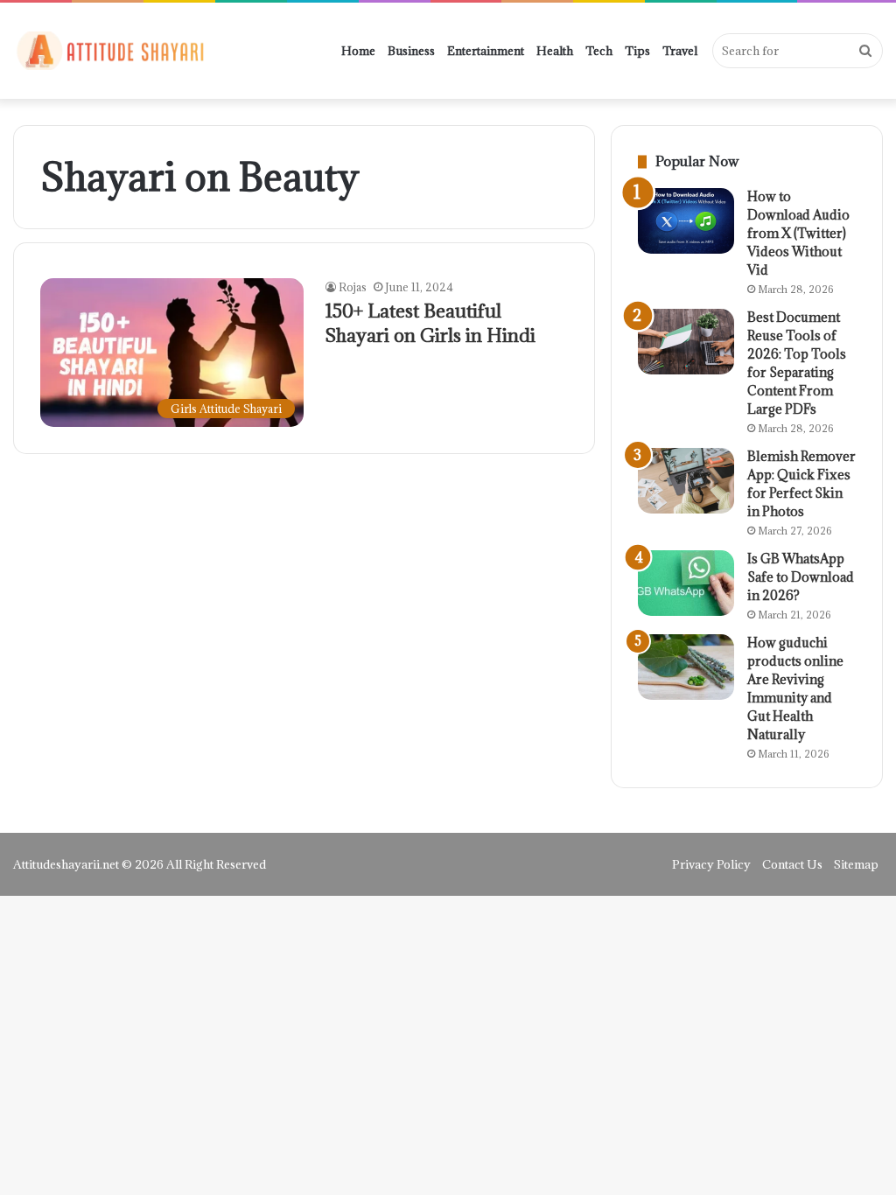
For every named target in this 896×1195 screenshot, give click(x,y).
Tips (637, 51)
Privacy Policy (711, 864)
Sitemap (856, 864)
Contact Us (792, 864)
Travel (679, 51)
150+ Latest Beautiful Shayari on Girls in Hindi (431, 323)
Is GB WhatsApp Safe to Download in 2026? (800, 577)
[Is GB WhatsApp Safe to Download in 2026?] (686, 583)
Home (358, 51)
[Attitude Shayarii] (109, 50)
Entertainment (485, 51)
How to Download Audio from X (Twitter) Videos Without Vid (798, 233)
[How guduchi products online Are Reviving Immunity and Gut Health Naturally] (686, 667)
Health (554, 51)
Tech (598, 51)
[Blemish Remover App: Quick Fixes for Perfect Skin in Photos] (686, 481)
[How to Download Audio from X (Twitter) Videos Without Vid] (686, 221)
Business (411, 51)
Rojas (353, 287)
